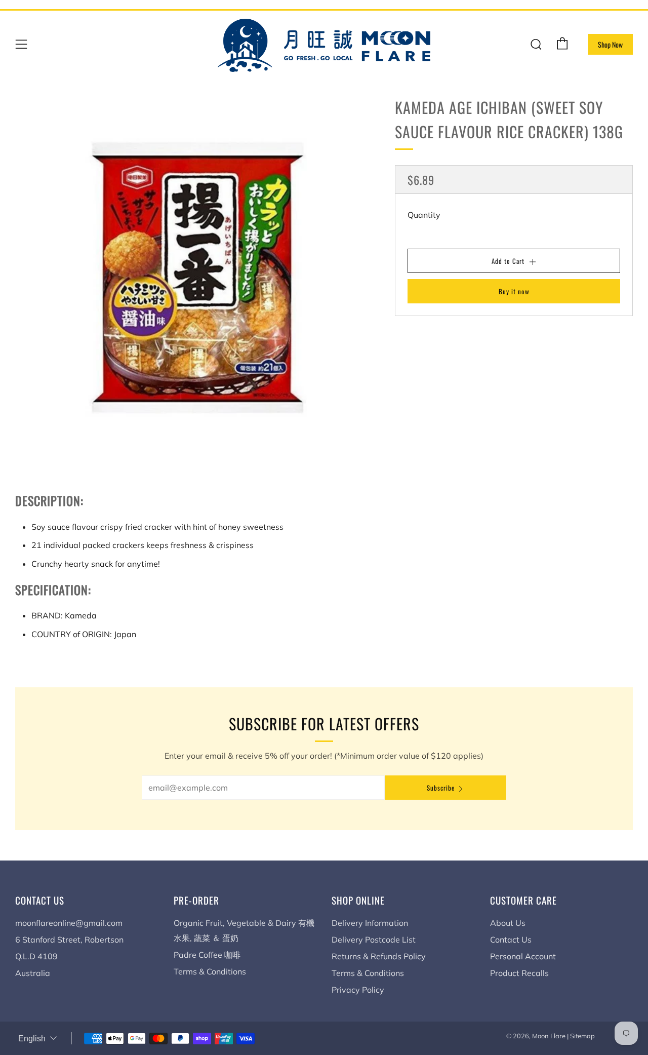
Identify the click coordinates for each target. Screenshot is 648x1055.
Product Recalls (519, 973)
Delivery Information (370, 923)
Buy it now (514, 291)
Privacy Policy (358, 990)
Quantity (424, 215)
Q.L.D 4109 (36, 956)
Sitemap (582, 1036)
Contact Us (511, 939)
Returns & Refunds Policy (379, 956)
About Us (507, 923)
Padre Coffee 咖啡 (207, 955)
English (32, 1038)
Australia (32, 973)
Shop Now (610, 44)
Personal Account (523, 956)
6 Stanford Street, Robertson (69, 939)
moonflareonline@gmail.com (69, 923)
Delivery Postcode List (374, 939)
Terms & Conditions (210, 971)
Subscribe (441, 788)
